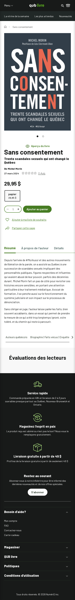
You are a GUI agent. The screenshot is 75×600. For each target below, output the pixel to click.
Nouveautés (65, 16)
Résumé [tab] (10, 248)
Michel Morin (15, 168)
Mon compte (10, 520)
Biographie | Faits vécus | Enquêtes (50, 337)
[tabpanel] (37, 291)
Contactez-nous (12, 530)
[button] (37, 136)
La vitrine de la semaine (16, 16)
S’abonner (37, 492)
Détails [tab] (59, 248)
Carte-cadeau (11, 534)
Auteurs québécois (16, 337)
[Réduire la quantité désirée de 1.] (7, 209)
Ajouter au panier (37, 209)
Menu (7, 5)
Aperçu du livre (40, 146)
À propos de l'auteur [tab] (34, 248)
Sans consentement (23, 27)
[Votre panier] (68, 5)
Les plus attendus (44, 16)
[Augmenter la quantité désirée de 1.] (18, 209)
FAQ (6, 525)
